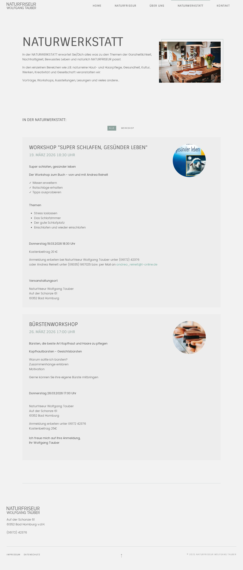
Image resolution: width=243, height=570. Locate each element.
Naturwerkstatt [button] (190, 5)
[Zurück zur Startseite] (22, 6)
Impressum (13, 554)
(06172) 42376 (17, 532)
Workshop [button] (127, 128)
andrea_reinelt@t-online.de (136, 264)
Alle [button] (112, 128)
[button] (121, 555)
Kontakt (223, 5)
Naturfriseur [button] (125, 5)
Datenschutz (32, 554)
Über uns (157, 5)
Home (97, 5)
